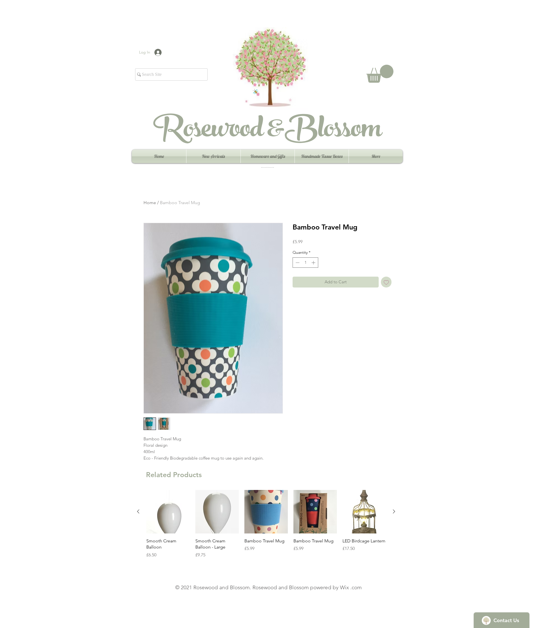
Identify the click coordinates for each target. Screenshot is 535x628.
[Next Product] (394, 511)
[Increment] (313, 262)
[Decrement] (296, 262)
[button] (379, 74)
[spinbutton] (305, 262)
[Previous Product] (138, 511)
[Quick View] (168, 511)
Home (150, 202)
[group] (266, 527)
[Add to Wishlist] (386, 282)
